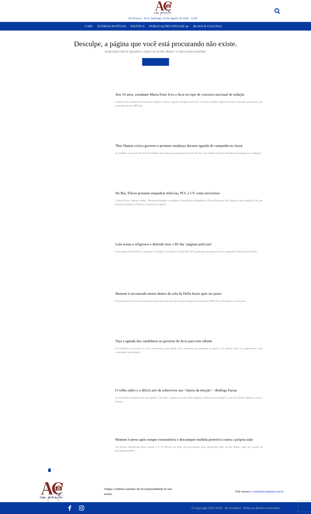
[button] (277, 10)
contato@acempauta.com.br (267, 491)
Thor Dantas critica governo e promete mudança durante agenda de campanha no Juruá (178, 146)
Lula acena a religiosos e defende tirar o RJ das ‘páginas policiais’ (163, 244)
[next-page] (49, 470)
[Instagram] (82, 508)
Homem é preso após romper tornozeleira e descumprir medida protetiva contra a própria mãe (184, 439)
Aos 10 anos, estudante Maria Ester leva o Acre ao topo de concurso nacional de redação (179, 94)
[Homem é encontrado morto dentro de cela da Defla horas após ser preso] (80, 297)
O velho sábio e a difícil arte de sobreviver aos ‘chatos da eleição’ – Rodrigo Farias (176, 390)
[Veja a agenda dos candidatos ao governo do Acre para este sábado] (80, 346)
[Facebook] (70, 508)
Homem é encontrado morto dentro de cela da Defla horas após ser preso (168, 293)
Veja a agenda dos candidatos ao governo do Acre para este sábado (163, 341)
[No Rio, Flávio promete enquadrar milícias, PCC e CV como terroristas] (80, 198)
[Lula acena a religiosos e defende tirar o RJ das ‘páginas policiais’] (80, 247)
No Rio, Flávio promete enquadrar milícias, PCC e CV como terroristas (167, 193)
